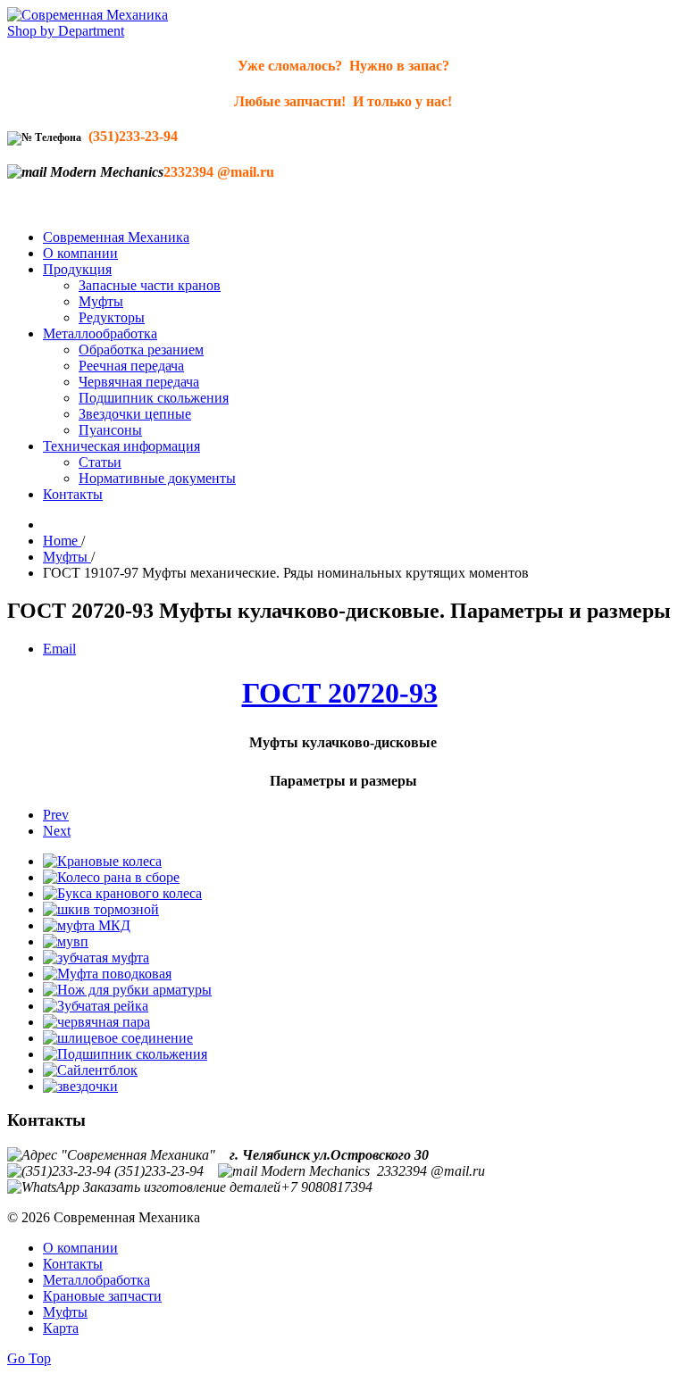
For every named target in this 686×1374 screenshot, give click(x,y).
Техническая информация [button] (121, 446)
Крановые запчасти (102, 1295)
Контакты (73, 494)
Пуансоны (110, 429)
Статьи (100, 462)
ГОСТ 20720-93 (340, 693)
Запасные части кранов (150, 285)
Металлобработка (96, 1279)
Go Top (29, 1358)
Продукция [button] (77, 269)
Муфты (101, 301)
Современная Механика (116, 237)
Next (57, 830)
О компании (80, 253)
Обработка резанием (141, 349)
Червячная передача (139, 381)
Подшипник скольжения (154, 397)
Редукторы (112, 317)
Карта (61, 1328)
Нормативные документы (157, 478)
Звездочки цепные (135, 413)
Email (59, 648)
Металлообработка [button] (100, 333)
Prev (56, 814)
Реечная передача (131, 365)
